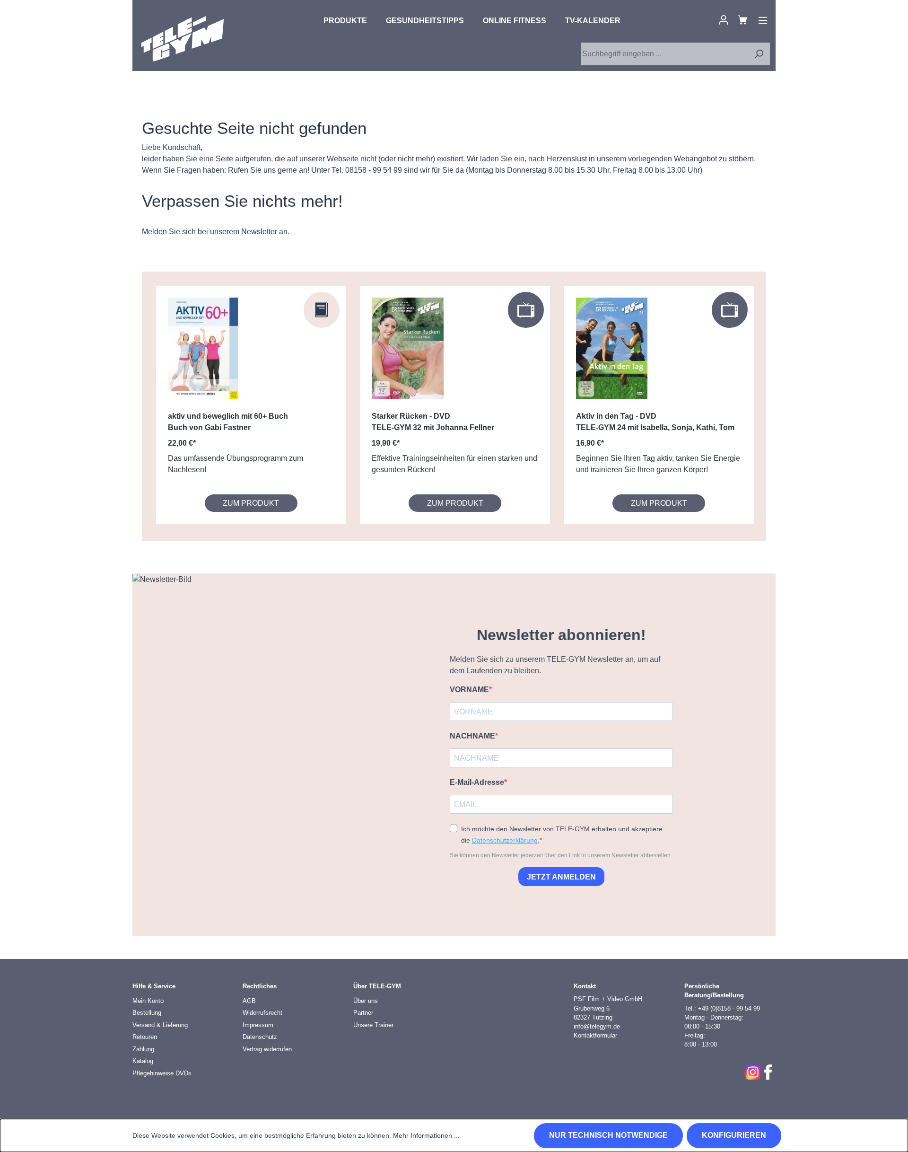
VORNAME (469, 690)
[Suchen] (758, 54)
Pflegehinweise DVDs (162, 1073)
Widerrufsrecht (262, 1012)
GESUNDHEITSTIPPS (425, 21)
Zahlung (143, 1049)
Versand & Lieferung (160, 1025)
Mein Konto (148, 1000)
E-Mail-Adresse (477, 782)
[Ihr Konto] (723, 19)
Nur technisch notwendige (608, 1135)
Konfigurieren (734, 1135)
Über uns (365, 1000)
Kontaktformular (595, 1035)
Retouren (144, 1036)
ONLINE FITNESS (514, 21)
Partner (363, 1012)
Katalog (142, 1060)
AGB (249, 1000)
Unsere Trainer (373, 1025)
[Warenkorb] (742, 19)
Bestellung (146, 1012)
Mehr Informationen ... (426, 1135)
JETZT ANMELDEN (561, 877)
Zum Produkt (251, 503)
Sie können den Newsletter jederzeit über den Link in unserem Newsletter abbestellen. (561, 855)
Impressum (258, 1025)
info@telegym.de (597, 1026)
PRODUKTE (345, 21)
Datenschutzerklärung (505, 840)
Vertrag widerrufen (267, 1049)
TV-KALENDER (592, 21)
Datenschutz (260, 1036)
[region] (454, 406)
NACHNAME (472, 736)
